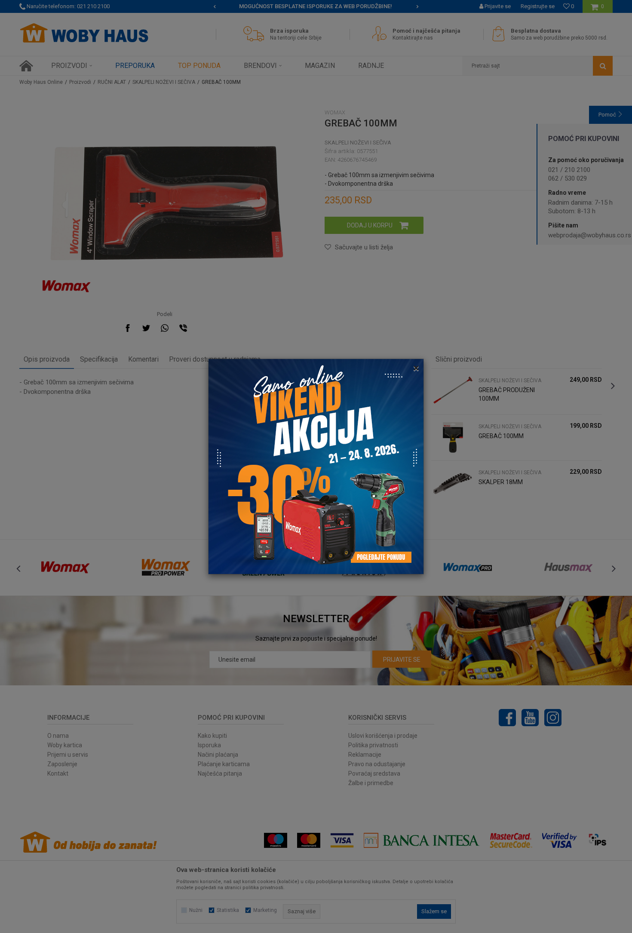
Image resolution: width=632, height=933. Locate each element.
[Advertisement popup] (316, 466)
